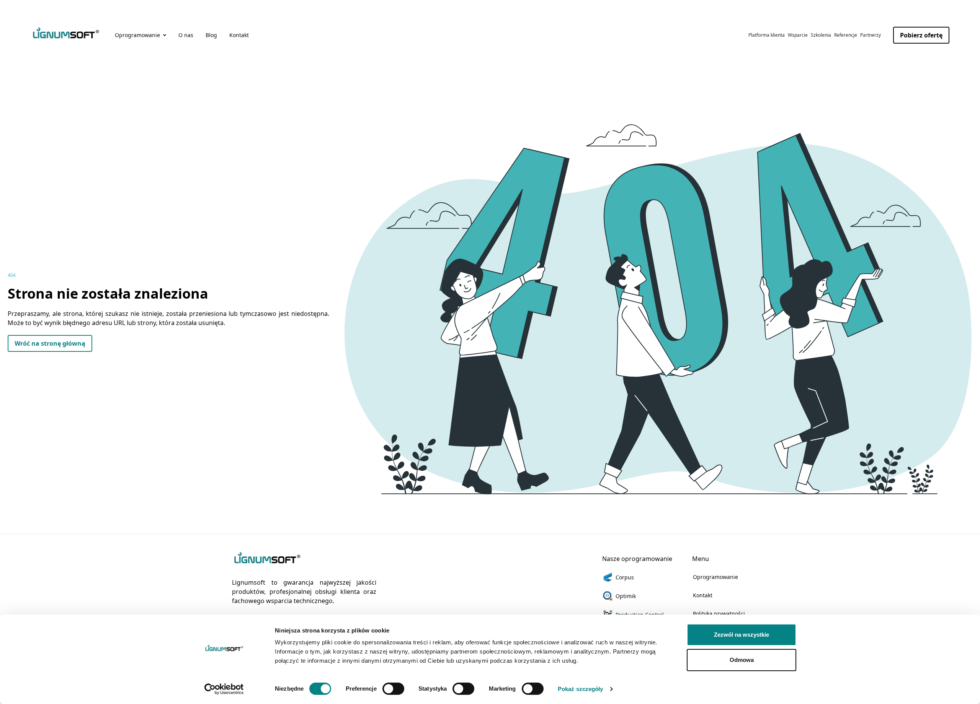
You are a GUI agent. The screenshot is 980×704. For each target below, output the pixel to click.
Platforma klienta (766, 35)
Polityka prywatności (719, 613)
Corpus (625, 577)
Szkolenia (821, 35)
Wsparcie (798, 35)
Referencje (845, 35)
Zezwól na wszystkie (741, 634)
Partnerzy (870, 35)
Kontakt (239, 35)
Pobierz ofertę (921, 35)
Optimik (626, 596)
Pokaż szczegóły (580, 689)
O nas (185, 35)
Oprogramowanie (715, 576)
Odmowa (742, 660)
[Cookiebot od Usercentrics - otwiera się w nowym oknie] (224, 689)
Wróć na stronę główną (50, 343)
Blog (211, 35)
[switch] (393, 689)
